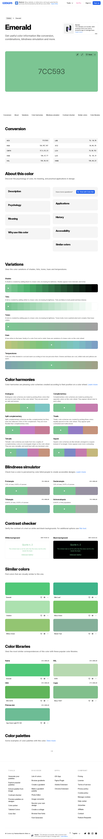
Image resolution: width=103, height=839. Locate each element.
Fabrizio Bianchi (19, 833)
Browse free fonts (38, 814)
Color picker (13, 805)
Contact (81, 814)
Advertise (81, 805)
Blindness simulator (52, 115)
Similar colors (82, 115)
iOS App (58, 776)
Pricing (80, 776)
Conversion (7, 115)
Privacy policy (83, 789)
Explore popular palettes (14, 784)
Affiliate (81, 809)
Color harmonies (37, 115)
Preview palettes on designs (15, 800)
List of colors (36, 776)
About (16, 115)
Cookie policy (83, 793)
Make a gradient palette (38, 790)
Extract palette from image (15, 790)
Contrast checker (69, 115)
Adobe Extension (61, 785)
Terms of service (84, 785)
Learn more (93, 384)
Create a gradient (38, 785)
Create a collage (38, 809)
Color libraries (95, 115)
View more (51, 741)
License (81, 780)
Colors (9, 18)
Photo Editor (36, 795)
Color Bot (11, 814)
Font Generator (37, 818)
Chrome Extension (61, 789)
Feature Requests (84, 818)
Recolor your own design (38, 804)
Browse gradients (38, 780)
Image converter (38, 799)
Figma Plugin (59, 780)
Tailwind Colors (14, 809)
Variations (25, 115)
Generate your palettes (13, 777)
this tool (82, 528)
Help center (82, 801)
